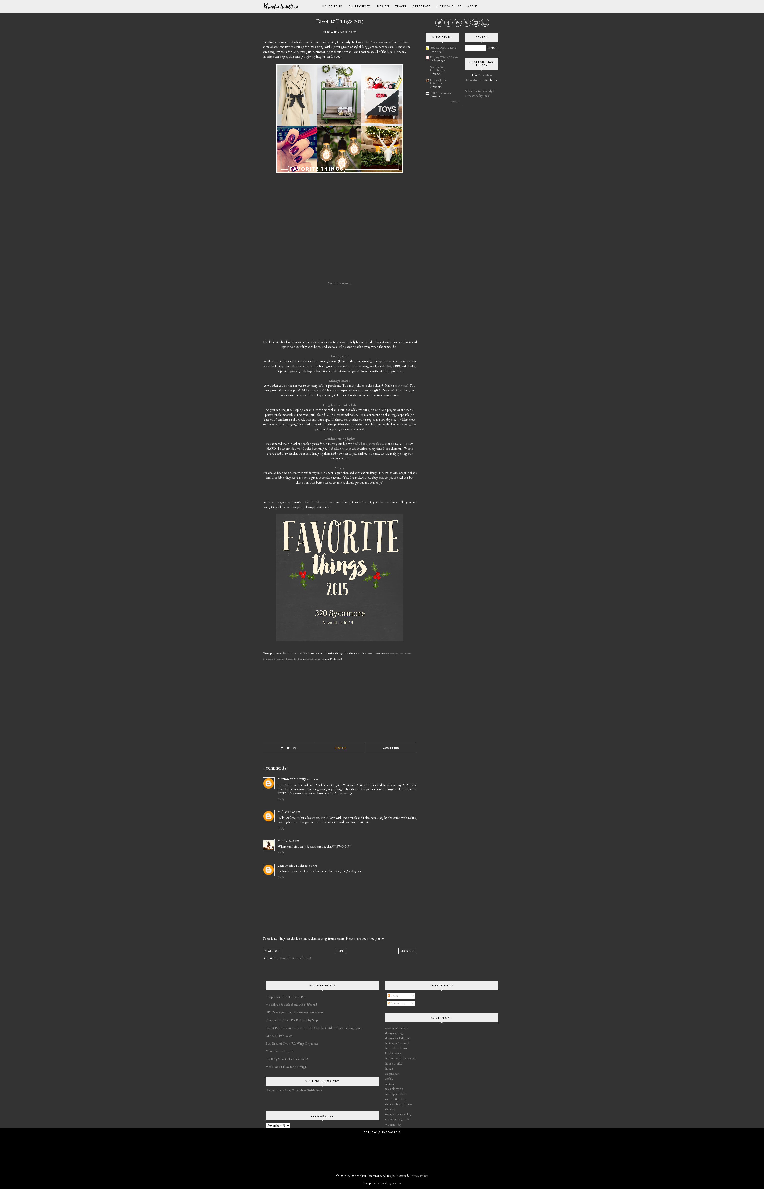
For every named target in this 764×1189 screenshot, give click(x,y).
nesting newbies (395, 1094)
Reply (281, 799)
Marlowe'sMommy (292, 779)
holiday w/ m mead (397, 1043)
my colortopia (394, 1089)
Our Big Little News (279, 1036)
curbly (389, 1079)
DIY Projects (359, 6)
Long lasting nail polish (339, 405)
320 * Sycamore (441, 93)
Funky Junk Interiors (438, 81)
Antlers (339, 468)
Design (383, 6)
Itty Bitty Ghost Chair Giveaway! (287, 1059)
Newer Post (272, 950)
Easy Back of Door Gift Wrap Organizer (292, 1044)
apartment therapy (396, 1028)
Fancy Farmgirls (391, 653)
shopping (340, 748)
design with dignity (398, 1038)
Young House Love (443, 48)
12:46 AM (311, 865)
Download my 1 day (279, 1090)
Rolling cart (339, 356)
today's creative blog (398, 1114)
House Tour (332, 6)
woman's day (393, 1125)
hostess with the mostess (401, 1058)
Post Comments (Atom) (295, 958)
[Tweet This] (288, 748)
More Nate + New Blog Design (286, 1067)
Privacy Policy (419, 1176)
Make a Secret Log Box (281, 1051)
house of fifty (393, 1064)
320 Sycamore (374, 42)
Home (340, 950)
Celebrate (422, 6)
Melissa (283, 812)
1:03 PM (295, 812)
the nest (390, 1109)
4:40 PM (312, 779)
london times (393, 1053)
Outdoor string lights (340, 439)
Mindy (282, 841)
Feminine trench (339, 283)
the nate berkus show (398, 1104)
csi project (392, 1074)
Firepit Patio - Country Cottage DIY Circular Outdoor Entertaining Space (314, 1028)
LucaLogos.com (390, 1183)
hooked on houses (397, 1048)
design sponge (394, 1033)
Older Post (408, 950)
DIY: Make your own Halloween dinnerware (295, 1012)
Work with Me (449, 6)
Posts (394, 996)
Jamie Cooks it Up (276, 659)
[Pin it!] (295, 748)
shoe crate (401, 386)
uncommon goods (397, 1119)
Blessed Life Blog (293, 659)
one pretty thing (396, 1099)
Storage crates (339, 381)
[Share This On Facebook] (282, 748)
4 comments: (391, 748)
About (472, 6)
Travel (401, 6)
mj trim (390, 1084)
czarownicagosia (291, 865)
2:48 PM (293, 841)
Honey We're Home (444, 57)
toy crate (317, 390)
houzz (389, 1069)
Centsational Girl (314, 659)
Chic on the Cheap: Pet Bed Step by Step (292, 1020)
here (307, 1090)
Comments (397, 1003)
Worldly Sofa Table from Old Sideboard (291, 1005)
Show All (454, 101)
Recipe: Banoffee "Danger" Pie (285, 997)
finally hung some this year (370, 444)
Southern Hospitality (437, 68)
